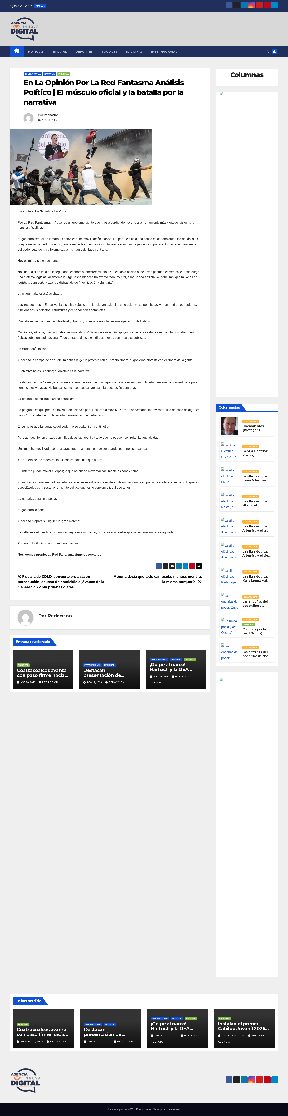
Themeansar (173, 1109)
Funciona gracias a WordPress (126, 1109)
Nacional (134, 51)
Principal (63, 74)
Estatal (59, 51)
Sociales (109, 51)
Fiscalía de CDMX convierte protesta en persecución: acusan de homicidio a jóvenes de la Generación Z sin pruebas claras (61, 581)
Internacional (164, 51)
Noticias (36, 51)
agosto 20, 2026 (32, 1041)
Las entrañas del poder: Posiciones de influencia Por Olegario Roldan (256, 658)
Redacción (51, 115)
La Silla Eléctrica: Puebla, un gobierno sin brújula (255, 457)
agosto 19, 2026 (99, 1041)
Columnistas (251, 421)
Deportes (84, 51)
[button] (267, 51)
